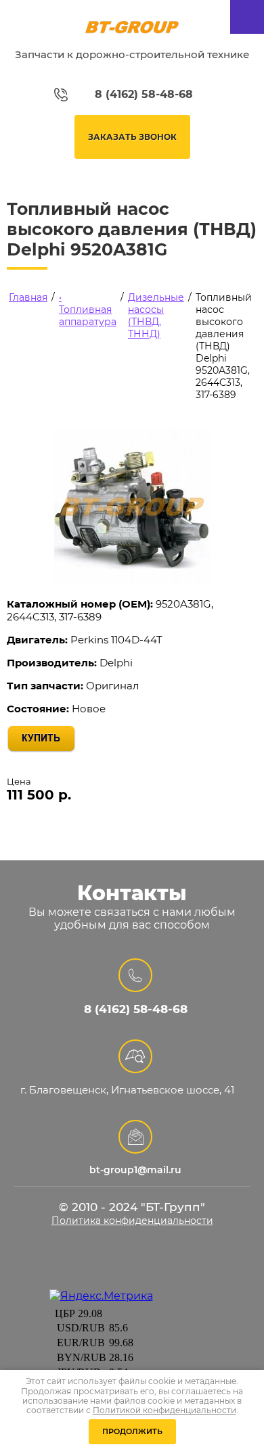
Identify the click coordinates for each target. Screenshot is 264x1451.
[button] (132, 137)
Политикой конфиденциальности (164, 1410)
